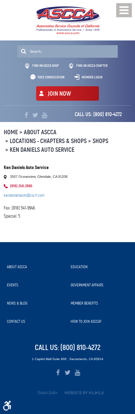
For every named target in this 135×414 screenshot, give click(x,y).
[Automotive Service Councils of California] (67, 20)
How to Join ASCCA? (86, 321)
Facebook (26, 115)
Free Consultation (51, 77)
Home (11, 132)
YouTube (44, 115)
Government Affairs (87, 285)
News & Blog (17, 303)
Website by (84, 392)
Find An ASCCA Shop (45, 65)
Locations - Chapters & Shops (48, 141)
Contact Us (16, 321)
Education (79, 266)
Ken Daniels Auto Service (42, 150)
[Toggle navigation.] (124, 10)
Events (12, 285)
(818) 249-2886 (21, 185)
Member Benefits (84, 303)
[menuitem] (36, 267)
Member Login (92, 77)
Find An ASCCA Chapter (92, 65)
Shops (100, 141)
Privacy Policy (47, 392)
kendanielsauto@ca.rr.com (24, 195)
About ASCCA (40, 132)
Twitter (35, 115)
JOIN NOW (59, 94)
